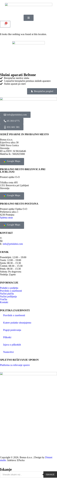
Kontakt (4, 302)
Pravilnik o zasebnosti (11, 290)
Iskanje (50, 474)
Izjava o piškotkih (12, 344)
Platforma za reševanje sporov (15, 365)
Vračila (3, 299)
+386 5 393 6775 (11, 238)
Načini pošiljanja (8, 296)
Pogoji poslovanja (12, 330)
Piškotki (7, 337)
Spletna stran (6, 217)
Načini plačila (7, 293)
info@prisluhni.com (13, 244)
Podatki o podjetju (9, 288)
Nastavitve (8, 352)
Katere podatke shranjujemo (17, 322)
